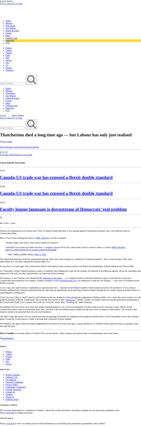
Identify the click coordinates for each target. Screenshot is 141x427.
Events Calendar (13, 375)
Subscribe (10, 40)
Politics (9, 48)
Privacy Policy (12, 384)
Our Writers (11, 28)
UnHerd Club (11, 38)
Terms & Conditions (14, 382)
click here (10, 413)
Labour (28, 147)
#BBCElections (118, 247)
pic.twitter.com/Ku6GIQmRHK (43, 250)
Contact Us (10, 392)
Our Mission (11, 380)
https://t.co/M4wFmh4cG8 (17, 250)
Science (9, 53)
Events (8, 33)
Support (9, 394)
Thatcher (35, 147)
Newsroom (10, 26)
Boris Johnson (6, 147)
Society (9, 60)
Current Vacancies (13, 389)
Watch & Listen (12, 31)
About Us (10, 397)
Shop (8, 35)
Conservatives (18, 147)
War (7, 58)
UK (7, 63)
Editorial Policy (12, 399)
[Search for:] (13, 83)
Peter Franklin (7, 142)
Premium (9, 70)
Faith (8, 55)
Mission (9, 23)
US (7, 65)
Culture (9, 50)
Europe (9, 68)
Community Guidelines (16, 387)
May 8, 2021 (40, 254)
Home (8, 21)
